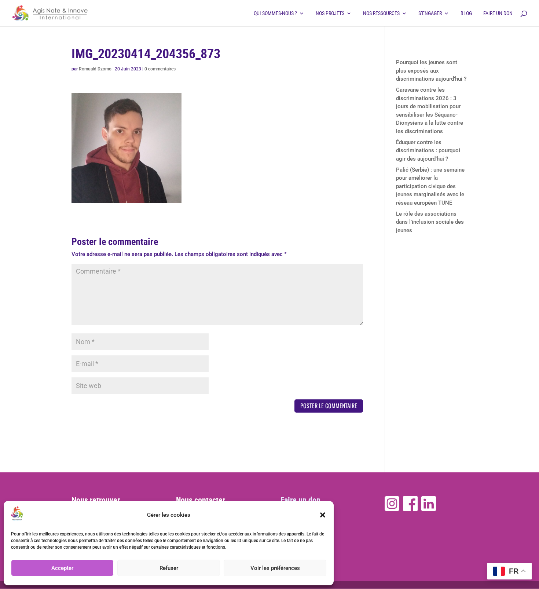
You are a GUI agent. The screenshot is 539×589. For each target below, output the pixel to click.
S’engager (430, 13)
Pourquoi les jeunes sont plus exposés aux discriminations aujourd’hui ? (431, 70)
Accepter (62, 568)
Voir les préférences (275, 568)
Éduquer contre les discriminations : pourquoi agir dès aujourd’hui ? (428, 150)
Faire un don (498, 13)
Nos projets (330, 13)
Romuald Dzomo (95, 69)
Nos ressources (381, 13)
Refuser (169, 568)
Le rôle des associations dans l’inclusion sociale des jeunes (430, 222)
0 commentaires (160, 69)
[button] (322, 515)
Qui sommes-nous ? (275, 13)
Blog (466, 13)
